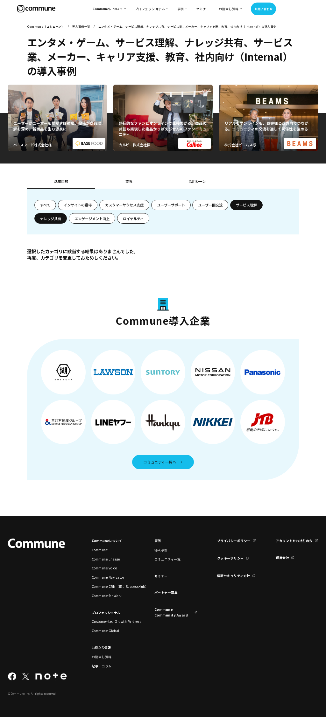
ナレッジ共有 (50, 218)
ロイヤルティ (133, 218)
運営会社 (282, 557)
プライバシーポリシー (234, 540)
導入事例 (161, 549)
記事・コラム (102, 666)
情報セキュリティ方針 (233, 575)
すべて (45, 204)
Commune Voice (104, 568)
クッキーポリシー (230, 558)
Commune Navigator (108, 577)
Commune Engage (106, 559)
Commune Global (105, 630)
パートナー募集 (166, 592)
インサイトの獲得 (78, 204)
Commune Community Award (171, 612)
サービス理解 (246, 204)
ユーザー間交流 (210, 204)
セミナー (202, 8)
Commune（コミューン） (45, 26)
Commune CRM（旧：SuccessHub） (113, 586)
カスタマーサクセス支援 (124, 204)
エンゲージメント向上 (92, 218)
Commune (100, 549)
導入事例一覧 (81, 26)
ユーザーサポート (171, 204)
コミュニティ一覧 (167, 559)
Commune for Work (107, 595)
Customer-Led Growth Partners (113, 621)
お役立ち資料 (102, 656)
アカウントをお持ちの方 (294, 540)
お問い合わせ (263, 9)
